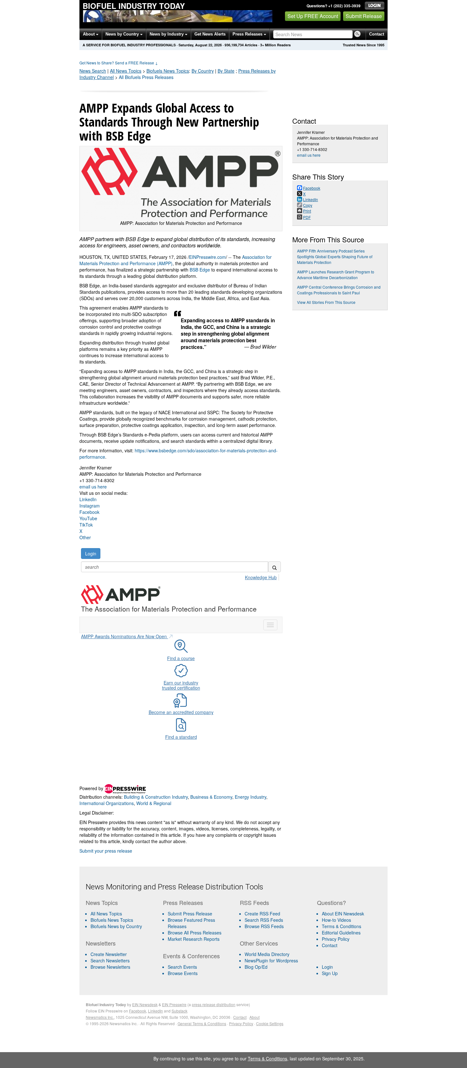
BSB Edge (200, 269)
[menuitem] (122, 920)
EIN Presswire (174, 1004)
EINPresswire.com (207, 257)
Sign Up (330, 973)
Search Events (182, 967)
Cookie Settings (269, 1023)
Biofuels (167, 71)
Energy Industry (250, 797)
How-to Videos (336, 920)
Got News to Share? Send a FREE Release (118, 62)
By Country (203, 71)
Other (85, 537)
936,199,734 (234, 45)
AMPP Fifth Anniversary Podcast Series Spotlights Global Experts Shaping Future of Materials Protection (334, 256)
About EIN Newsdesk (343, 913)
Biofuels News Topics (112, 920)
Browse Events (183, 973)
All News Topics (125, 71)
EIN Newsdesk (145, 1004)
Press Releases (248, 34)
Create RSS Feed (262, 913)
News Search (92, 71)
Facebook (89, 512)
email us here (93, 486)
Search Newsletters (110, 960)
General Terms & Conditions (202, 1023)
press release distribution (213, 1004)
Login (327, 967)
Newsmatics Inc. (100, 1017)
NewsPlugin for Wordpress (271, 960)
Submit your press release (105, 851)
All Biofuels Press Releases (146, 77)
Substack (179, 1010)
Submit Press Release (190, 913)
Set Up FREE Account (313, 16)
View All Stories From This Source (326, 302)
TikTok (86, 524)
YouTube (88, 518)
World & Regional (153, 803)
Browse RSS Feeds (264, 926)
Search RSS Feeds (264, 920)
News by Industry (167, 34)
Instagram (89, 505)
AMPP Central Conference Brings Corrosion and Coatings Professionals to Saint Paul (339, 289)
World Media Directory (267, 954)
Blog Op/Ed (256, 967)
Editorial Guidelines (341, 932)
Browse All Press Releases (194, 932)
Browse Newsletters (110, 967)
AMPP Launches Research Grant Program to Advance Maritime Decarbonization (335, 274)
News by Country (122, 34)
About (89, 34)
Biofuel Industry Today (134, 5)
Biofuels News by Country (116, 926)
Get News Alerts (210, 34)
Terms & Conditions (341, 926)
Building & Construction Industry (156, 797)
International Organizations (106, 803)
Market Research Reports (194, 939)
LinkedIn (88, 499)
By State (226, 71)
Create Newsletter (109, 954)
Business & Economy (211, 797)
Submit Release (364, 16)
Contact (376, 34)
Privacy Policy (335, 939)
